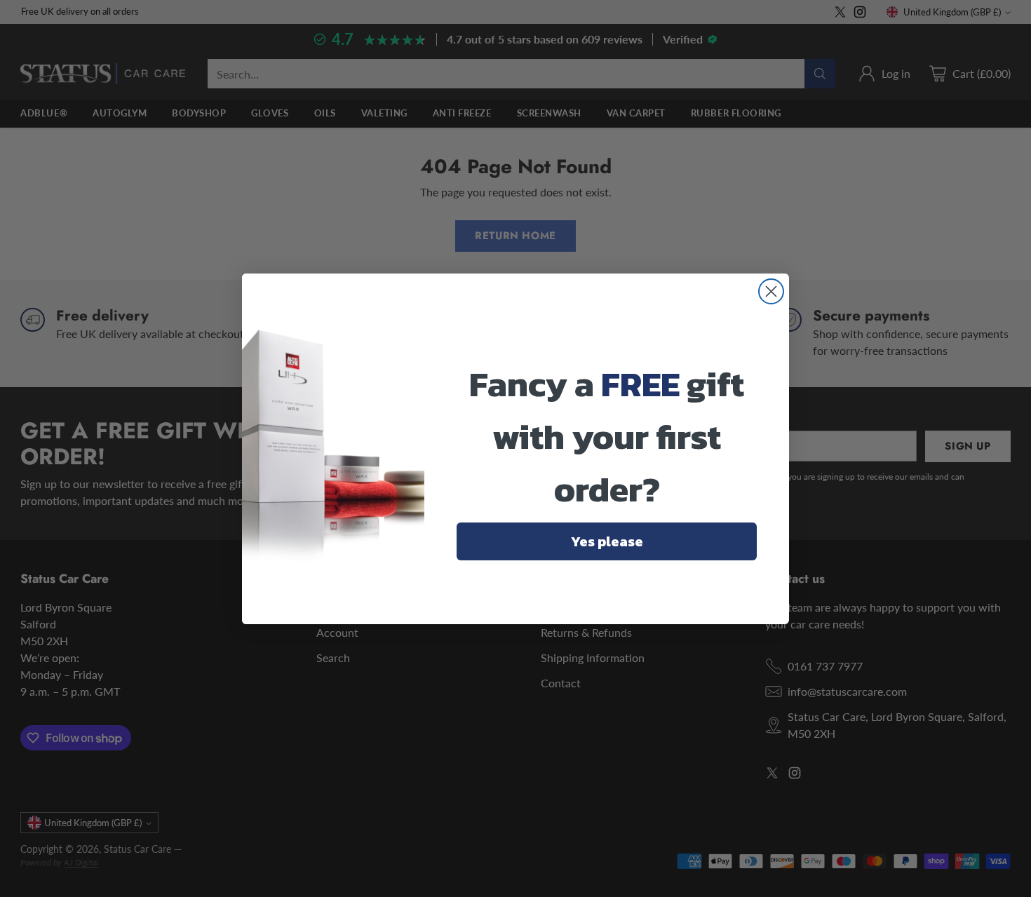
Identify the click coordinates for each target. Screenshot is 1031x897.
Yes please (607, 541)
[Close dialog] (771, 291)
